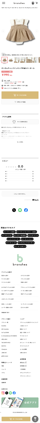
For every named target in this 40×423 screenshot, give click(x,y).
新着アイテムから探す (7, 294)
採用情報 (22, 366)
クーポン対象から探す (26, 290)
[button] (3, 31)
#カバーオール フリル (33, 235)
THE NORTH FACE (5, 342)
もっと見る (20, 142)
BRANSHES (20, 412)
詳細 (23, 82)
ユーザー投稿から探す (7, 307)
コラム (3, 372)
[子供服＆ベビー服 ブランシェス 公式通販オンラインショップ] (19, 3)
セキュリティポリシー (25, 372)
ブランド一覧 (4, 322)
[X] (6, 392)
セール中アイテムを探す (7, 290)
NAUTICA (3, 346)
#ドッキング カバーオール (13, 239)
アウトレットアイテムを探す (28, 287)
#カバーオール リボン (11, 243)
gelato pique (4, 356)
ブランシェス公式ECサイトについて (29, 322)
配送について (23, 329)
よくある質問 (23, 349)
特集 (2, 366)
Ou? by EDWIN (5, 332)
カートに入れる (21, 95)
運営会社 (22, 362)
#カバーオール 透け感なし (20, 235)
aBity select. (4, 339)
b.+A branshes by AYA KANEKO (9, 336)
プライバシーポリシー (25, 376)
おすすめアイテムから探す (8, 287)
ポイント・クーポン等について (28, 342)
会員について (23, 339)
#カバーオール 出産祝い (9, 232)
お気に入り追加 (21, 102)
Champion (4, 349)
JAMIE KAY (4, 352)
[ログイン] (33, 3)
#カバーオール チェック (27, 239)
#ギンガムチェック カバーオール (26, 243)
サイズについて (24, 336)
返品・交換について (25, 332)
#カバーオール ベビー (6, 235)
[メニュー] (3, 3)
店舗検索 (3, 382)
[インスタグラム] (2, 392)
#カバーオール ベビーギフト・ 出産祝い (26, 232)
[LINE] (10, 392)
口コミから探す (25, 307)
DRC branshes (5, 329)
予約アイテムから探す (26, 294)
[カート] (37, 3)
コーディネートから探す (27, 304)
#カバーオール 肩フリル (20, 246)
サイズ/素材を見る (22, 121)
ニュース (3, 369)
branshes (3, 325)
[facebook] (14, 392)
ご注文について (24, 325)
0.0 (20, 166)
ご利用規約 (23, 369)
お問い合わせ (23, 352)
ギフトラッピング (24, 346)
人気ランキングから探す (7, 299)
